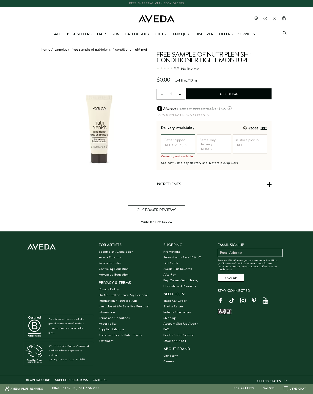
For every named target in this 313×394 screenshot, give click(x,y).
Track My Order (175, 301)
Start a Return (173, 306)
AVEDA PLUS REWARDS (27, 389)
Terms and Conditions (114, 318)
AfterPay (169, 274)
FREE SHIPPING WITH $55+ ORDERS (156, 3)
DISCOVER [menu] (204, 34)
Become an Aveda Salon (116, 252)
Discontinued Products (179, 286)
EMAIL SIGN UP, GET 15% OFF (75, 388)
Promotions (171, 252)
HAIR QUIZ (180, 34)
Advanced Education (114, 274)
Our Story (170, 356)
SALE (57, 34)
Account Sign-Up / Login (180, 324)
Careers (168, 361)
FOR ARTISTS (243, 388)
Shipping (169, 318)
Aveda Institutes (110, 263)
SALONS (269, 388)
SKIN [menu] (116, 34)
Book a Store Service (178, 335)
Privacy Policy (109, 289)
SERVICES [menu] (246, 34)
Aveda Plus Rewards (177, 269)
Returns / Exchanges (177, 312)
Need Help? (173, 294)
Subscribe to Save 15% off (182, 257)
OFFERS (226, 34)
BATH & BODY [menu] (137, 34)
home (45, 49)
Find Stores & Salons (256, 18)
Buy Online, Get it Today (180, 280)
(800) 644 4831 (174, 341)
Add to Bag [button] (229, 94)
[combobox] (272, 381)
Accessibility (108, 324)
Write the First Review (156, 222)
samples (61, 49)
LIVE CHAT (298, 389)
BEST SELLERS (79, 34)
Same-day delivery (188, 163)
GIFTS (160, 34)
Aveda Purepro (110, 257)
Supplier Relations (111, 329)
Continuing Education (114, 269)
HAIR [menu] (101, 34)
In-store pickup (219, 163)
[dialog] (284, 32)
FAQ (166, 329)
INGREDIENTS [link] (168, 184)
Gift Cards (170, 263)
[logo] (156, 17)
